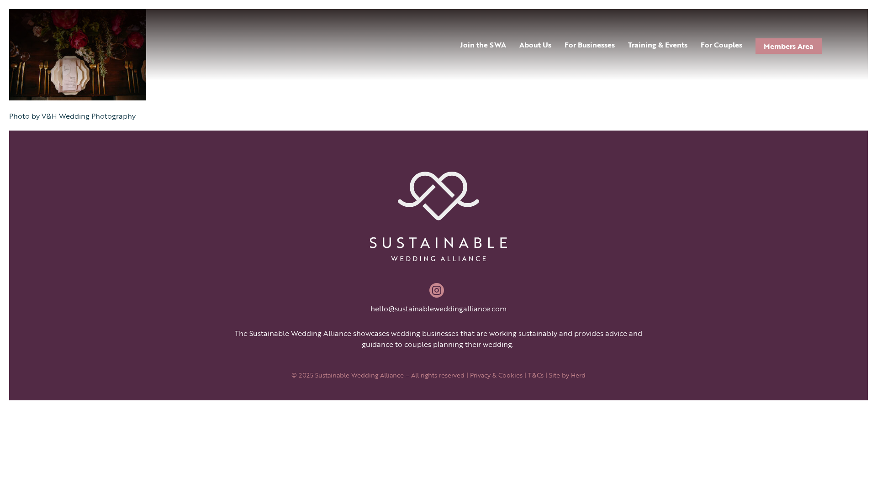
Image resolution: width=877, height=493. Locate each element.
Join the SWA (483, 44)
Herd (578, 375)
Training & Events (657, 44)
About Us (535, 44)
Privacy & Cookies (496, 375)
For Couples (721, 44)
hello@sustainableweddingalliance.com (438, 308)
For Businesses (590, 44)
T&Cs (536, 375)
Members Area (789, 46)
